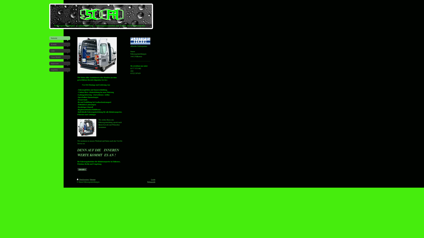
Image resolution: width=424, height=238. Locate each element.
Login (153, 179)
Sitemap (93, 179)
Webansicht (151, 182)
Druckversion (84, 179)
